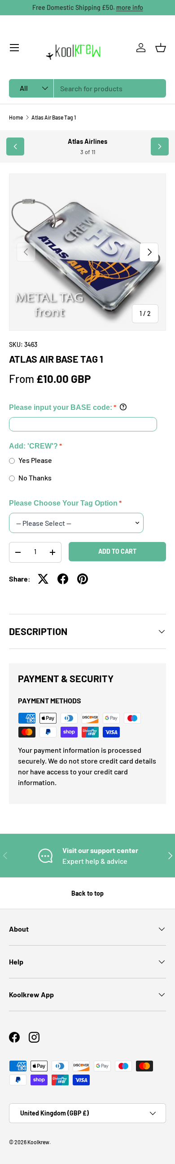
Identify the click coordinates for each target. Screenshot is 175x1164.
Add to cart (117, 551)
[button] (161, 48)
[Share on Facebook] (63, 579)
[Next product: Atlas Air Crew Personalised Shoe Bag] (160, 146)
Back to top (87, 893)
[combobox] (87, 88)
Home (16, 117)
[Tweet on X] (43, 579)
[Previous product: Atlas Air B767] (15, 146)
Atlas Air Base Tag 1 (53, 117)
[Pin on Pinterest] (82, 579)
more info (129, 7)
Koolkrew (38, 1142)
